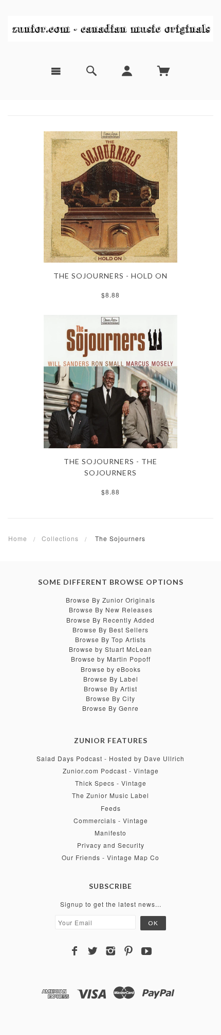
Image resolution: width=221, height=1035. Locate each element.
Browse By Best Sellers (110, 629)
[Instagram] (110, 951)
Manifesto (110, 832)
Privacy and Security (110, 845)
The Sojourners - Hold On (110, 275)
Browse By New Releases (111, 609)
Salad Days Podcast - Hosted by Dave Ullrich (110, 758)
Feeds (111, 808)
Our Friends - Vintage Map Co (110, 857)
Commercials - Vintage (110, 820)
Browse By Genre (110, 708)
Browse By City (110, 698)
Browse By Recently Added (110, 619)
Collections (60, 538)
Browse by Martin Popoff (111, 658)
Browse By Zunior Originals (110, 599)
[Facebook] (74, 951)
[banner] (110, 28)
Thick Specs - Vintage (110, 783)
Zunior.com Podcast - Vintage (111, 770)
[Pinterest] (128, 951)
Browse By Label (110, 678)
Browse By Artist (110, 688)
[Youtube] (146, 951)
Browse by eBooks (111, 669)
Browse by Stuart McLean (110, 649)
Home (17, 538)
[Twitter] (92, 951)
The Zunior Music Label (110, 795)
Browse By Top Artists (110, 639)
